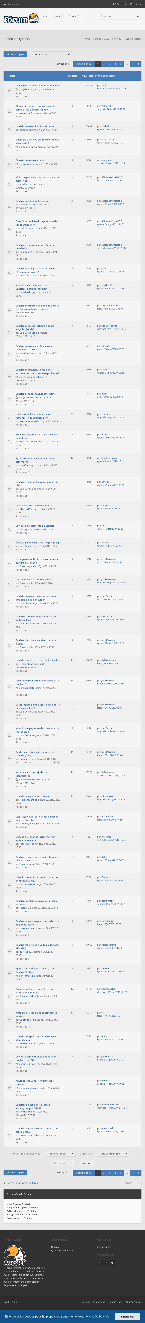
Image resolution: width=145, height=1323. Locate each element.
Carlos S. (106, 345)
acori (104, 393)
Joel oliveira (26, 228)
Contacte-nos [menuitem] (115, 1301)
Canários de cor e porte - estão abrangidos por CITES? (33, 1106)
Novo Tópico (17, 54)
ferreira (105, 542)
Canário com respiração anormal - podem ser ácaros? (35, 347)
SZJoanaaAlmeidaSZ (112, 177)
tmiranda (28, 164)
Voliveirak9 (26, 113)
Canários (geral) (17, 38)
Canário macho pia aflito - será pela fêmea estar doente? (35, 270)
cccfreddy (25, 951)
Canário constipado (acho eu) (32, 201)
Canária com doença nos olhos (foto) (36, 393)
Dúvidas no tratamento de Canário (35, 525)
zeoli (104, 85)
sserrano (25, 421)
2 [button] (103, 63)
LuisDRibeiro (27, 1019)
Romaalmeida (28, 1111)
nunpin (24, 759)
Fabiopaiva (26, 251)
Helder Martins (28, 663)
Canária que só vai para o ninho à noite (37, 660)
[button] (138, 64)
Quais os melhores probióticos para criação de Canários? (35, 990)
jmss (22, 275)
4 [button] (115, 63)
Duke (22, 566)
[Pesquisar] (137, 16)
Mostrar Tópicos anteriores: (39, 1153)
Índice (17, 1301)
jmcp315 (24, 907)
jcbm (26, 89)
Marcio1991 (26, 509)
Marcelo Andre (28, 441)
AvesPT (58, 16)
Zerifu (105, 877)
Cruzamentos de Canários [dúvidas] (36, 579)
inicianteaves (108, 796)
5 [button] (121, 63)
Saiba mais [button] (102, 1316)
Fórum (44, 16)
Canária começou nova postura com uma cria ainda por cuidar (36, 598)
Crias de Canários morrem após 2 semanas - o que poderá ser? (34, 416)
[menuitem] (136, 4)
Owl (22, 529)
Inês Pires (25, 843)
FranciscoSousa (28, 309)
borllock (106, 1036)
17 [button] (133, 63)
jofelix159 (28, 1063)
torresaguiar (27, 928)
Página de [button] (83, 63)
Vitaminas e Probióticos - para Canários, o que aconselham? (32, 287)
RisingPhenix (108, 900)
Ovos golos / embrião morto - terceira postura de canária (37, 561)
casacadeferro (109, 944)
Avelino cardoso (29, 184)
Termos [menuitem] (86, 1301)
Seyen (23, 1043)
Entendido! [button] (127, 1316)
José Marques (108, 559)
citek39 (24, 129)
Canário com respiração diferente (35, 126)
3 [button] (109, 63)
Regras (55, 1247)
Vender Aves (76, 16)
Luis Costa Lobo (28, 332)
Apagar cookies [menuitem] (133, 1301)
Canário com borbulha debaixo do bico (37, 305)
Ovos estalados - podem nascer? (34, 505)
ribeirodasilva (108, 988)
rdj (103, 1012)
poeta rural (26, 1135)
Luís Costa (25, 546)
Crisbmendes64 (31, 377)
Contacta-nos (104, 1247)
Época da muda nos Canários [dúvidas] (37, 542)
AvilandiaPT (107, 816)
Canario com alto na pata (30, 160)
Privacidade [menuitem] (99, 1301)
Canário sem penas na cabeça (32, 796)
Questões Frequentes (63, 1250)
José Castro (107, 1056)
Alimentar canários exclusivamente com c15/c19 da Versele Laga (35, 107)
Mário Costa (30, 146)
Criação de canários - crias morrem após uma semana (35, 838)
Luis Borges (26, 488)
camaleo (28, 975)
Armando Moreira (110, 1104)
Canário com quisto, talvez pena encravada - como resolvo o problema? (37, 371)
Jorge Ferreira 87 (32, 397)
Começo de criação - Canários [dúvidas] (38, 85)
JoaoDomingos (28, 353)
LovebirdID (26, 292)
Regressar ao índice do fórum (23, 1182)
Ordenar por (100, 1153)
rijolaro (24, 823)
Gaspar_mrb (27, 996)
